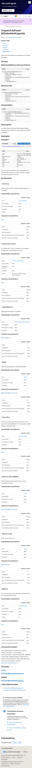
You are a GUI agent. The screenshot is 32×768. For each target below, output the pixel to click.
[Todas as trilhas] (2, 26)
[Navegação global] (1, 16)
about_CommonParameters (9, 663)
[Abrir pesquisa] (25, 16)
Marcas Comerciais (15, 763)
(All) (2, 219)
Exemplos (4, 47)
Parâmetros (5, 49)
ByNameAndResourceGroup (9, 393)
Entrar (29, 16)
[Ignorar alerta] (29, 2)
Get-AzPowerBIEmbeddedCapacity (13, 688)
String (25, 377)
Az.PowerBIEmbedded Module (13, 37)
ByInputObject (5, 338)
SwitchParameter (23, 200)
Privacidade (4, 759)
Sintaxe (4, 43)
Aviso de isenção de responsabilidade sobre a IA (13, 755)
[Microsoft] (16, 16)
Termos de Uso (5, 763)
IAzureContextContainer (18, 260)
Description (5, 45)
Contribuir (20, 757)
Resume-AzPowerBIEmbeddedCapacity (15, 690)
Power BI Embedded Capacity (12, 26)
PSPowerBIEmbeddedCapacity (22, 322)
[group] (16, 146)
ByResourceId (5, 564)
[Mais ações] (29, 26)
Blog (13, 757)
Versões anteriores (5, 757)
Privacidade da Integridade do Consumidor (12, 761)
